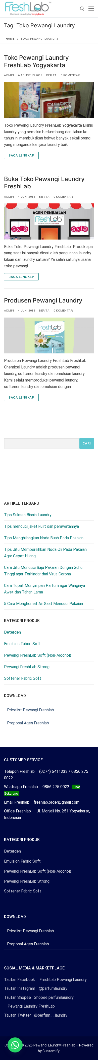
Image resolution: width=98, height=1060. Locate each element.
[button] (15, 1044)
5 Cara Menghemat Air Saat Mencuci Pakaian (43, 603)
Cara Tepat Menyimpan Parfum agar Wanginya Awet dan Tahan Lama (44, 588)
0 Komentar (70, 75)
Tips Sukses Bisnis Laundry (28, 514)
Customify (50, 1051)
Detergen (12, 632)
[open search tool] (82, 9)
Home (10, 38)
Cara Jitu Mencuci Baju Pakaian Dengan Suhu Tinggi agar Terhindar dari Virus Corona (43, 570)
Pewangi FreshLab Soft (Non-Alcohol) (37, 655)
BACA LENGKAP (21, 155)
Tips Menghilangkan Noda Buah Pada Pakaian (43, 538)
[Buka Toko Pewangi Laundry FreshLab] (49, 221)
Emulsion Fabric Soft (22, 643)
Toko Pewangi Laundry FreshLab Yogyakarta (36, 61)
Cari (86, 443)
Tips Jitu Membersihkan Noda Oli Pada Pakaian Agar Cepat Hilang (45, 552)
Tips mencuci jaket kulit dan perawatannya (41, 526)
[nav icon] (91, 9)
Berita (51, 75)
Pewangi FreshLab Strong (27, 666)
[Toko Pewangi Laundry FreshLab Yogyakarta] (49, 100)
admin (9, 75)
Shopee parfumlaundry (39, 997)
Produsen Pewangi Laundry (43, 300)
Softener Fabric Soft (22, 678)
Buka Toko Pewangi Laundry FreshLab (44, 182)
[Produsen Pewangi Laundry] (49, 335)
